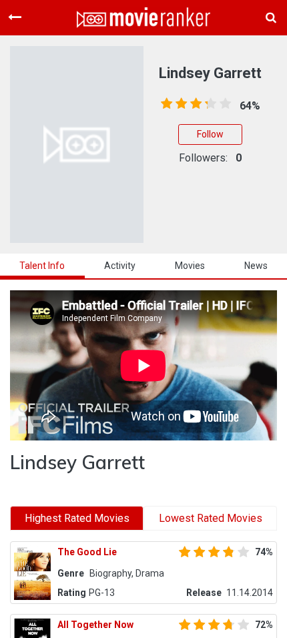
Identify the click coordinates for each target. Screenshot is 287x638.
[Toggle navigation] (14, 17)
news (256, 265)
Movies (190, 265)
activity (119, 265)
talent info (42, 265)
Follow (210, 134)
